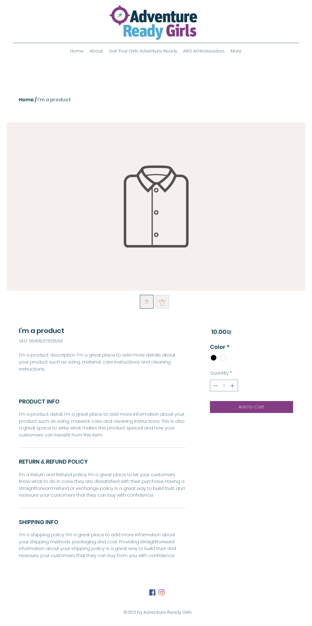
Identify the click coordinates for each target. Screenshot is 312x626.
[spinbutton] (224, 385)
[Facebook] (152, 592)
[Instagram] (161, 592)
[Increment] (233, 385)
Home (26, 99)
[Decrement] (215, 385)
